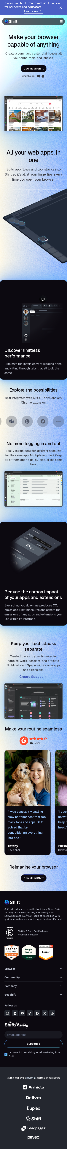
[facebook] (37, 1013)
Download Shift (34, 68)
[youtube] (22, 1013)
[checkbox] (5, 1054)
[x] (45, 1013)
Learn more (31, 11)
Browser (9, 968)
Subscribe (33, 1043)
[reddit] (52, 1013)
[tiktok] (30, 1013)
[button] (60, 21)
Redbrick (31, 1078)
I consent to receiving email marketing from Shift (34, 1054)
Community (12, 977)
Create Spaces (31, 676)
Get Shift (10, 994)
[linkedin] (15, 1013)
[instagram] (7, 1013)
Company (10, 986)
